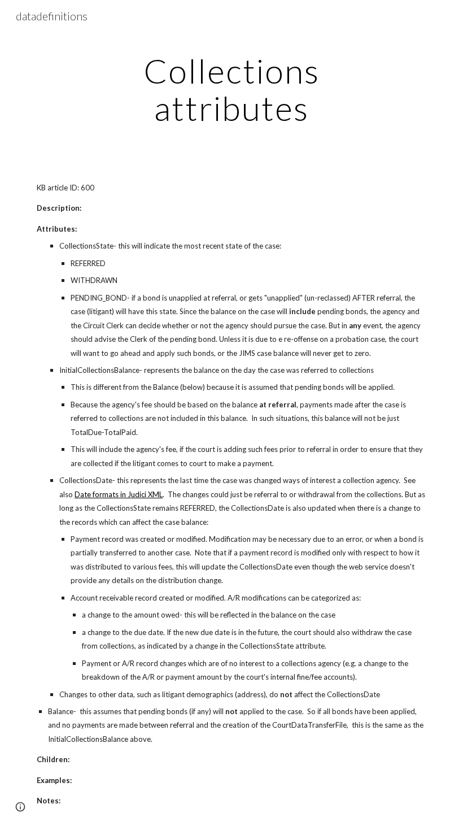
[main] (232, 89)
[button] (20, 807)
